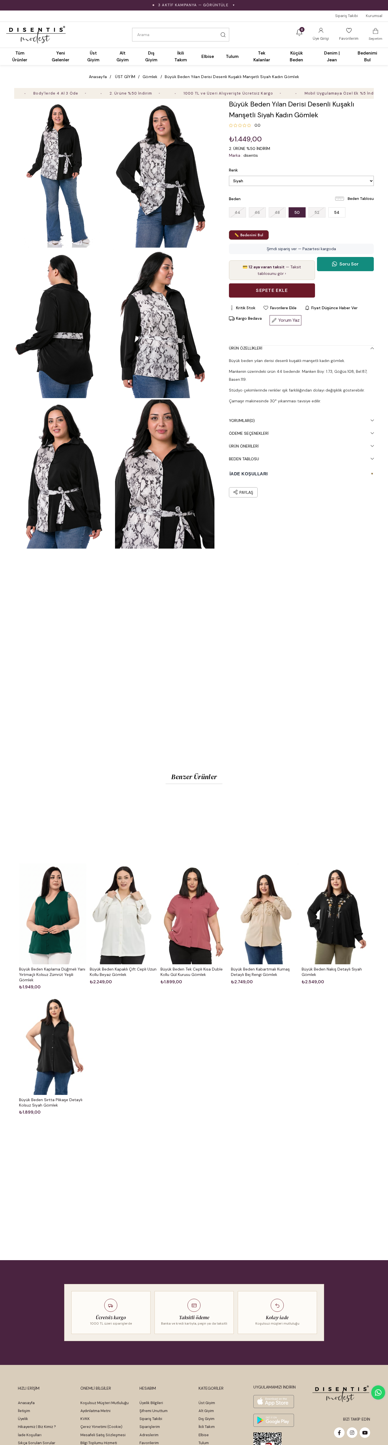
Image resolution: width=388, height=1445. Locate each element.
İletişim (24, 1410)
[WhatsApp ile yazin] (378, 1392)
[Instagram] (352, 1432)
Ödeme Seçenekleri (248, 433)
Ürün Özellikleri (245, 348)
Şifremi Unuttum (153, 1410)
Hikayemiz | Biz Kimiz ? (37, 1426)
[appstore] (273, 1401)
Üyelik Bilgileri (151, 1402)
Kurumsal (374, 15)
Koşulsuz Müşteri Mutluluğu (104, 1402)
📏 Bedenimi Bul (248, 235)
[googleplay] (273, 1420)
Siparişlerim (149, 1426)
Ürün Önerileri (243, 446)
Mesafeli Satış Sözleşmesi (103, 1435)
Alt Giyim (206, 1410)
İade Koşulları (29, 1435)
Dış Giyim (206, 1418)
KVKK (85, 1418)
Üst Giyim (207, 1402)
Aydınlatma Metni (95, 1410)
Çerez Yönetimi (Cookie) (101, 1426)
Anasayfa (26, 1402)
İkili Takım (207, 1426)
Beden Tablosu (361, 198)
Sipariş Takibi (346, 15)
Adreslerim (148, 1435)
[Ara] (223, 34)
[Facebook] (339, 1432)
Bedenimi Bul (367, 56)
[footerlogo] (341, 1394)
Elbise (204, 1435)
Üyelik (23, 1418)
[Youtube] (365, 1432)
